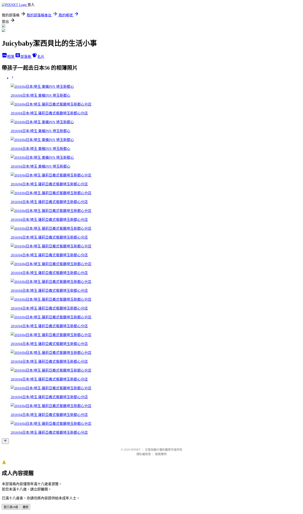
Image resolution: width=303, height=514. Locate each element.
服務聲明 (161, 454)
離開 (25, 507)
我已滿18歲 (11, 507)
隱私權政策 (143, 454)
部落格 (26, 57)
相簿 (11, 57)
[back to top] (5, 441)
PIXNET (136, 449)
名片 (40, 57)
